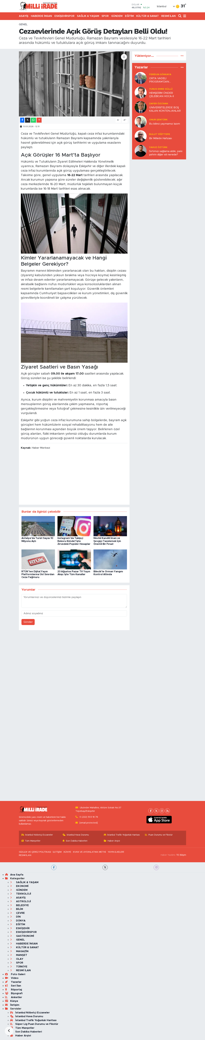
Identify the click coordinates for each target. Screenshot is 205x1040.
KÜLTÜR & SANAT (147, 16)
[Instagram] (161, 810)
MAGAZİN (22, 951)
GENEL (23, 24)
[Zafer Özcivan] (141, 107)
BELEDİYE (22, 905)
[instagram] (156, 867)
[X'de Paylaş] (27, 120)
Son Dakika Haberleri (76, 841)
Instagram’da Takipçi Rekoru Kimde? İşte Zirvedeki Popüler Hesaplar (73, 541)
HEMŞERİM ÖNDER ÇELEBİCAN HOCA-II (161, 94)
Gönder (28, 622)
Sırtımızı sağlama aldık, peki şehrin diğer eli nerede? (165, 153)
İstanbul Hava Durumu (78, 835)
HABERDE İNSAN (41, 16)
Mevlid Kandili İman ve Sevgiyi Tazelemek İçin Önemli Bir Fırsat (107, 541)
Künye (14, 1001)
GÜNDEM (116, 16)
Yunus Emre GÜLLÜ (161, 89)
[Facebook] (150, 810)
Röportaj (16, 989)
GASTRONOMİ (24, 936)
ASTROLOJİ (23, 901)
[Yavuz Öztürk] (141, 150)
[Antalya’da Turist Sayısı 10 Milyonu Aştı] (38, 526)
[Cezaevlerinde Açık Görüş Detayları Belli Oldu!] (74, 83)
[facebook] (53, 867)
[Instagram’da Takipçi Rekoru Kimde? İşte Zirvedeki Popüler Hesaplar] (74, 526)
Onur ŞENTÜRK (158, 120)
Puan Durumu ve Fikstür (160, 835)
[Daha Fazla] (39, 120)
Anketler (16, 997)
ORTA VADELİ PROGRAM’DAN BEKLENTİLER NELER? (163, 80)
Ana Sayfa (16, 874)
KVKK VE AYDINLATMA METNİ (89, 852)
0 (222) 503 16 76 (89, 817)
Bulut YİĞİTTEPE (159, 134)
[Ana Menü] (184, 16)
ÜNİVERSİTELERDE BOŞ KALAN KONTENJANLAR (165, 109)
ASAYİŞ (23, 16)
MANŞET (21, 955)
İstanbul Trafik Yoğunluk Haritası (123, 835)
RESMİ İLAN (168, 16)
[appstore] (159, 819)
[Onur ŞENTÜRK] (141, 121)
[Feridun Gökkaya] (141, 78)
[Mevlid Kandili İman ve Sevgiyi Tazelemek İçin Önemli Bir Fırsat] (110, 526)
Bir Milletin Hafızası (160, 138)
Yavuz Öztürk (158, 147)
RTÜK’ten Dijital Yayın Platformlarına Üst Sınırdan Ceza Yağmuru (37, 574)
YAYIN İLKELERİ (116, 852)
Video (14, 978)
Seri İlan (15, 985)
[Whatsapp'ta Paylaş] (33, 120)
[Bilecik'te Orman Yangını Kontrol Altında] (110, 559)
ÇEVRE (20, 913)
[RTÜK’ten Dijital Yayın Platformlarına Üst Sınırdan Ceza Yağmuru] (38, 559)
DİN (18, 916)
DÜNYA (20, 920)
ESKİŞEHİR (22, 928)
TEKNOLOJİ (23, 893)
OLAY (19, 959)
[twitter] (105, 867)
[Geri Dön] (9, 1030)
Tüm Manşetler (32, 841)
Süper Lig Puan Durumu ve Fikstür (36, 1024)
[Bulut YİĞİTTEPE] (141, 136)
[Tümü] (182, 56)
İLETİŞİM (57, 852)
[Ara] (180, 16)
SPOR (105, 16)
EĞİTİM (129, 16)
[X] (156, 810)
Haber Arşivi (114, 841)
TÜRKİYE (21, 966)
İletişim (14, 1005)
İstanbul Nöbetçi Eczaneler (39, 835)
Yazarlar (15, 982)
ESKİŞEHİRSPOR (64, 16)
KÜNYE (67, 852)
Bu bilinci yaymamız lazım (164, 123)
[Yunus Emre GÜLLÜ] (141, 92)
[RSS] (167, 810)
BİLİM (19, 909)
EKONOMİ (22, 886)
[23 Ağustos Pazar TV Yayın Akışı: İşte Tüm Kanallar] (74, 559)
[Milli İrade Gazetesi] (38, 6)
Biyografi (16, 993)
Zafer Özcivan (158, 103)
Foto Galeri (17, 974)
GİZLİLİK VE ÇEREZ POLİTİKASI (35, 852)
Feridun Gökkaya (160, 74)
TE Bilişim (181, 855)
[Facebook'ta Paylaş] (22, 120)
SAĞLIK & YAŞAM (88, 16)
